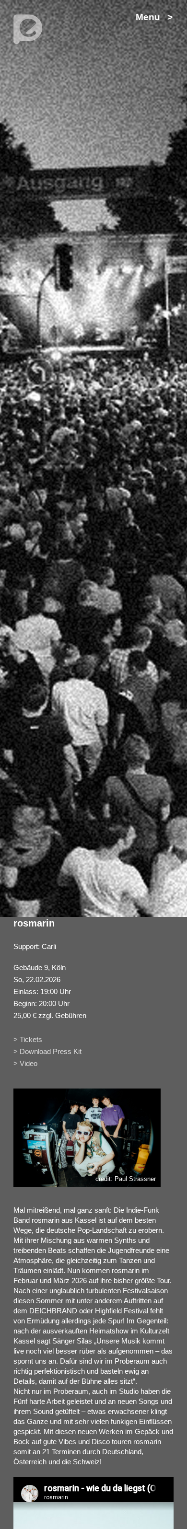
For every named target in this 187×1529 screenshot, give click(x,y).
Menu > (154, 17)
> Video (25, 1063)
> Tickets (27, 1039)
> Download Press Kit (47, 1051)
